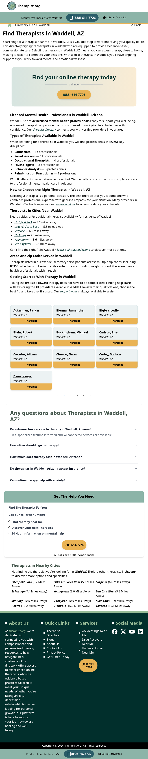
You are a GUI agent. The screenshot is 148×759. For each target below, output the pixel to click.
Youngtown (21, 240)
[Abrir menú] (137, 6)
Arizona (130, 572)
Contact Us (54, 648)
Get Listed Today (58, 657)
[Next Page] (90, 395)
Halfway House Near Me (92, 650)
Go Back (135, 25)
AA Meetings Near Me (94, 633)
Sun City (17, 601)
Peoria (16, 606)
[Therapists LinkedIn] (141, 632)
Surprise (19, 231)
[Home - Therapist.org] (9, 25)
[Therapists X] (123, 632)
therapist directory (44, 129)
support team (68, 291)
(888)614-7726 (74, 545)
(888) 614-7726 (84, 17)
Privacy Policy (56, 653)
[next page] (90, 395)
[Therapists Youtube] (132, 632)
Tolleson (101, 606)
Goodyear (60, 601)
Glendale (60, 606)
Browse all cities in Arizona (73, 250)
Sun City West (22, 244)
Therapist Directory (53, 633)
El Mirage (20, 235)
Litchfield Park (23, 222)
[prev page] (57, 395)
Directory (21, 25)
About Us (53, 644)
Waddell (80, 572)
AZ (33, 25)
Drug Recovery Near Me (92, 642)
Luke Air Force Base (26, 227)
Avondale (102, 601)
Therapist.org (29, 5)
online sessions (65, 204)
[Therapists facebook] (115, 632)
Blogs (50, 640)
